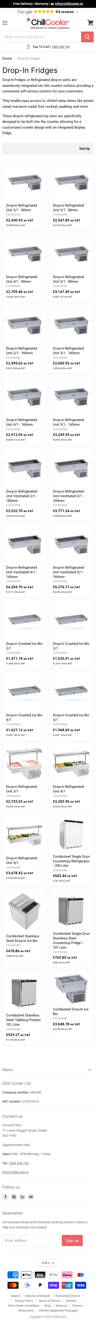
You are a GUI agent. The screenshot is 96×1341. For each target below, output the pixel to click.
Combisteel (13, 214)
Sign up (72, 1240)
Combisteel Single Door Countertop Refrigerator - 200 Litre (71, 861)
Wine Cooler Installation (23, 1305)
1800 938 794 (60, 47)
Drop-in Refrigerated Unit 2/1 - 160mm (21, 350)
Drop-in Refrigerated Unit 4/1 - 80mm (21, 279)
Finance (77, 1305)
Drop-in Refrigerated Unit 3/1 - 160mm (68, 350)
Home (7, 59)
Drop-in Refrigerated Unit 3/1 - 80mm (68, 207)
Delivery (71, 1300)
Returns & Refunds (37, 1296)
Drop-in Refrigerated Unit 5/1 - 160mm (68, 422)
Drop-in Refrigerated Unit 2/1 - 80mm (21, 207)
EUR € (46, 1263)
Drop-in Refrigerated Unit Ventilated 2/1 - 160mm (21, 496)
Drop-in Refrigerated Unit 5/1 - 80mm (68, 279)
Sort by (84, 148)
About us (61, 1305)
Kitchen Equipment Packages (58, 1310)
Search (15, 1296)
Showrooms (26, 1310)
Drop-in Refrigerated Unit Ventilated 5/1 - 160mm (68, 572)
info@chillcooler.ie (69, 4)
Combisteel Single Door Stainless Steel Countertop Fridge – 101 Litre (71, 940)
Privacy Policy (24, 1300)
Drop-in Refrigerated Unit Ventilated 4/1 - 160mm (21, 572)
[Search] (87, 37)
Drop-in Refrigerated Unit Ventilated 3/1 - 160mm (68, 496)
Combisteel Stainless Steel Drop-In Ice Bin (22, 938)
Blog (47, 1305)
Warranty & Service (67, 1296)
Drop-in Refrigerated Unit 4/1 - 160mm (21, 422)
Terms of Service (49, 1300)
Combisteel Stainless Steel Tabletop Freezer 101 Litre (23, 1019)
